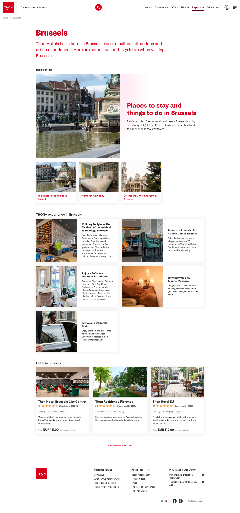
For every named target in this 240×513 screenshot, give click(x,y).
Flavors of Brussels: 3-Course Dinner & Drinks (182, 232)
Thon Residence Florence (114, 401)
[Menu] (234, 7)
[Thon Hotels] (8, 7)
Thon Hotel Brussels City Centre (62, 401)
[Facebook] (175, 501)
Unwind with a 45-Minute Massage (179, 279)
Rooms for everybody (92, 195)
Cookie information (196, 501)
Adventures (213, 7)
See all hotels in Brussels (120, 445)
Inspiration (198, 7)
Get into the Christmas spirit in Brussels (140, 197)
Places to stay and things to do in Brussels (161, 109)
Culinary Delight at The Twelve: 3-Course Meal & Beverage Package (96, 227)
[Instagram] (181, 501)
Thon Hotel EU (163, 401)
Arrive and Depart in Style (95, 324)
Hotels (148, 7)
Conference (161, 7)
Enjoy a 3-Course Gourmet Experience (95, 275)
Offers (174, 7)
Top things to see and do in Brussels (52, 197)
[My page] (226, 7)
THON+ (185, 7)
